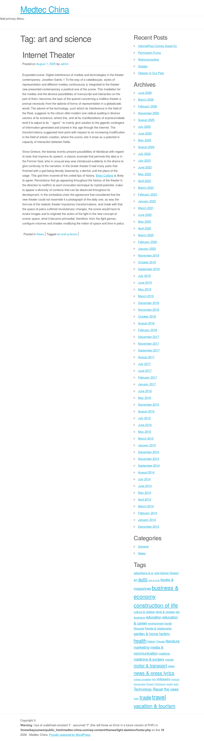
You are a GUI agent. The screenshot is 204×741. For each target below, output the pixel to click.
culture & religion (144, 612)
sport (176, 684)
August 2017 (146, 357)
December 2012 (148, 526)
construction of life (156, 605)
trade (145, 697)
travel (159, 697)
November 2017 (148, 343)
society (170, 684)
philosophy (163, 679)
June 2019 (145, 282)
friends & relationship (158, 628)
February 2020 (147, 242)
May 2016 (144, 398)
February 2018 (147, 330)
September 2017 (149, 350)
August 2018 (146, 323)
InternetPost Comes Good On (157, 46)
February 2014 (147, 513)
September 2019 (149, 269)
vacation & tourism (154, 705)
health (140, 640)
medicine (164, 653)
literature (172, 641)
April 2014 (144, 499)
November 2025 (148, 113)
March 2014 (146, 506)
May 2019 (144, 289)
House (160, 641)
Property (150, 684)
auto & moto (154, 580)
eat (177, 612)
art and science (67, 234)
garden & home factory (152, 633)
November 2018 (148, 309)
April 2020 (144, 228)
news (171, 666)
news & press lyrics (154, 672)
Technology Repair (148, 689)
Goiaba (142, 66)
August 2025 (146, 120)
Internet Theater (48, 54)
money (169, 659)
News (40, 234)
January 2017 (147, 384)
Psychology (160, 684)
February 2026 (147, 106)
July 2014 (144, 479)
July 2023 (144, 160)
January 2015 (147, 445)
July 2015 (144, 418)
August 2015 (146, 411)
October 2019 (147, 262)
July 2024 (144, 154)
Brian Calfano (104, 175)
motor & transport (150, 665)
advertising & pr (144, 573)
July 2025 (144, 126)
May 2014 (144, 492)
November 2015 (148, 404)
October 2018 (147, 316)
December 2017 (148, 337)
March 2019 (146, 296)
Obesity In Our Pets (151, 73)
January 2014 (147, 520)
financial (139, 628)
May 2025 (144, 140)
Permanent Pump (149, 52)
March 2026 (146, 99)
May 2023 (144, 174)
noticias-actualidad (142, 679)
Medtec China (44, 9)
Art (135, 580)
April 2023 (144, 181)
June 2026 (145, 93)
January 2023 (147, 201)
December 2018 (148, 303)
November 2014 (148, 459)
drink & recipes (165, 612)
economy (139, 617)
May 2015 (144, 431)
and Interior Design (166, 573)
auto (142, 579)
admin (65, 64)
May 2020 (144, 221)
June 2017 (145, 370)
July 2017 (144, 364)
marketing (141, 647)
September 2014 (149, 465)
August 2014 (146, 472)
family (168, 623)
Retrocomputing (148, 59)
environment (156, 623)
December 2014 (148, 452)
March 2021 (146, 208)
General (143, 546)
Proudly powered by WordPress (69, 734)
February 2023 (147, 194)
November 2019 (148, 255)
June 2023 (145, 167)
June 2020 (145, 215)
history (151, 641)
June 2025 (145, 133)
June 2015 (145, 425)
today (136, 698)
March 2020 (146, 235)
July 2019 (144, 276)
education (154, 617)
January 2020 (147, 248)
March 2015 (146, 438)
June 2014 (145, 486)
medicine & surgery (149, 659)
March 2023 (146, 187)
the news (171, 689)
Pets (154, 679)
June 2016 (145, 391)
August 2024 (146, 147)
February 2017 (147, 377)
